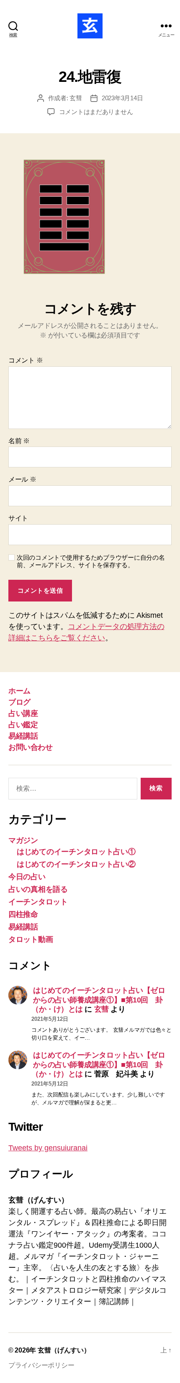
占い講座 (23, 713)
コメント (25, 360)
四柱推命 (23, 914)
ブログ (19, 702)
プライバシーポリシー (41, 1365)
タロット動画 (30, 939)
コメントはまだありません (96, 111)
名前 (19, 440)
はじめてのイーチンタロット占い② (76, 864)
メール (22, 479)
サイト (18, 518)
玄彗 (75, 98)
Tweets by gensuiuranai (47, 1148)
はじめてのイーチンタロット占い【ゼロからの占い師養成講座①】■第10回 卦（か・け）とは (98, 999)
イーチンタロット (38, 902)
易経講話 (23, 736)
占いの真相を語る (38, 889)
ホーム (19, 691)
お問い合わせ (30, 747)
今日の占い (27, 877)
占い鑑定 (23, 725)
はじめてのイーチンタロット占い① (76, 852)
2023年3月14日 (122, 98)
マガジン (23, 840)
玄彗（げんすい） (64, 1350)
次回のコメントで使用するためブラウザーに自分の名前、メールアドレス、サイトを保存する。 (91, 561)
